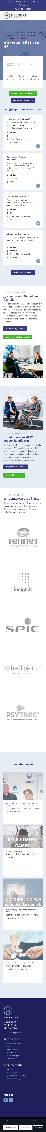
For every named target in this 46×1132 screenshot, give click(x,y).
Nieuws (36, 2)
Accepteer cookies (11, 1127)
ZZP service (10, 1058)
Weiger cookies (25, 1127)
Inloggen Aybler (15, 2)
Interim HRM (11, 1052)
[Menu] (40, 15)
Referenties (23, 5)
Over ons (26, 2)
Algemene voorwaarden (15, 1075)
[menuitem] (14, 2)
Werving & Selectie (13, 1043)
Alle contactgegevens (12, 1032)
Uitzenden (10, 1046)
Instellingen (38, 1127)
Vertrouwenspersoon (14, 1055)
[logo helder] (17, 15)
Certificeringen (12, 1072)
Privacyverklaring (13, 1078)
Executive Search (13, 1049)
